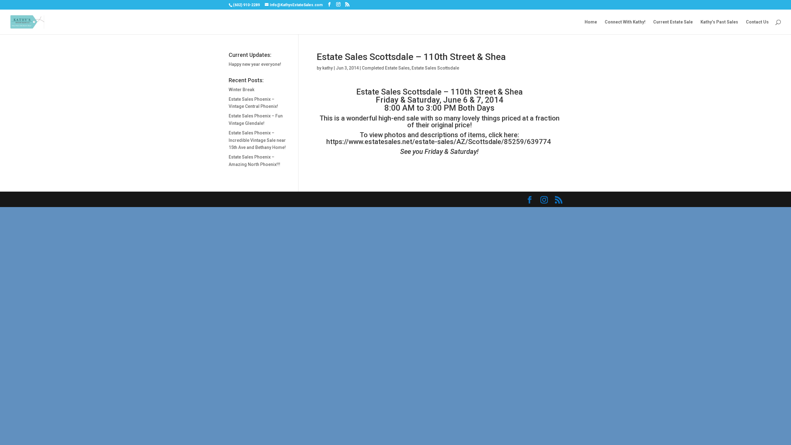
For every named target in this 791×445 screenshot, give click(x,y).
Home (591, 22)
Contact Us (757, 22)
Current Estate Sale (673, 22)
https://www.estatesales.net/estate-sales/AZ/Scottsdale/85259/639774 (439, 142)
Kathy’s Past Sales (719, 22)
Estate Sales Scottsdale (435, 68)
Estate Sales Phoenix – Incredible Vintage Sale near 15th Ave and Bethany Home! (257, 140)
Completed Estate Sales (386, 68)
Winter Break (241, 89)
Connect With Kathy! (625, 22)
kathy (327, 68)
